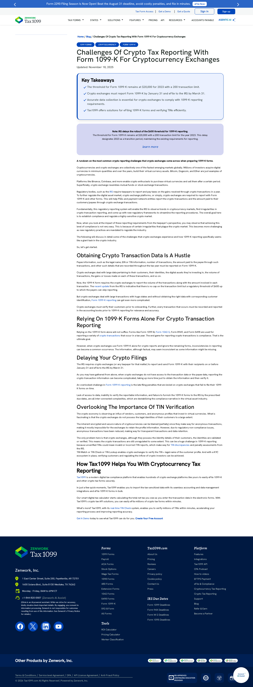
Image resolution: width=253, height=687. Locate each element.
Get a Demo (165, 11)
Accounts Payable (203, 20)
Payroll (105, 559)
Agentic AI (225, 19)
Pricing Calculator (110, 634)
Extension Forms (110, 588)
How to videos (201, 574)
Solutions (114, 20)
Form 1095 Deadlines (158, 619)
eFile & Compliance (204, 584)
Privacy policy (154, 574)
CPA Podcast (201, 569)
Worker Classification (112, 639)
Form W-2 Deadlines (158, 614)
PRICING (153, 20)
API (162, 20)
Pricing (151, 559)
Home (80, 36)
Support (198, 598)
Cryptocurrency (107, 44)
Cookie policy (154, 579)
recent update (101, 286)
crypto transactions (109, 335)
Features (198, 554)
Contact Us (153, 584)
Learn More (150, 147)
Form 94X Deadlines (158, 609)
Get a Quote (183, 11)
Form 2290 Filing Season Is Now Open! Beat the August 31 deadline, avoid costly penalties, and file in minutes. (125, 4)
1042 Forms (107, 593)
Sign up (226, 11)
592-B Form (107, 608)
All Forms (106, 613)
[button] (75, 20)
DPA (69, 675)
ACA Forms (107, 564)
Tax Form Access (144, 11)
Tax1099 (81, 477)
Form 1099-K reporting (104, 300)
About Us (152, 554)
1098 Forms (107, 579)
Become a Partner (203, 613)
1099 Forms (86, 44)
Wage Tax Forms (110, 574)
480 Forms (107, 584)
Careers (151, 569)
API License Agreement (86, 675)
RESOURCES (175, 20)
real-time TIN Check (120, 508)
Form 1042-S (163, 332)
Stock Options (108, 569)
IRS (111, 191)
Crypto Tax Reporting (205, 593)
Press (150, 588)
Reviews (151, 564)
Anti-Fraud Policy (110, 675)
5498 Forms (107, 598)
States (94, 20)
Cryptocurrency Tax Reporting (210, 588)
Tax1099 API (200, 564)
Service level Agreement (51, 675)
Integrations (200, 559)
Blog (88, 36)
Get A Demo (83, 518)
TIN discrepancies (180, 445)
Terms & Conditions (25, 675)
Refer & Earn (200, 608)
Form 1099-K (129, 44)
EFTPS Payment (202, 579)
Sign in (204, 11)
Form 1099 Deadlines (158, 604)
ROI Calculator (109, 629)
